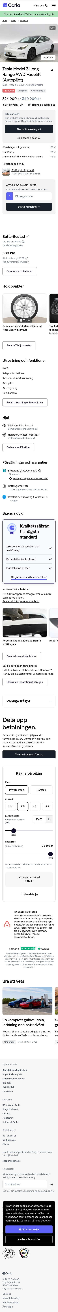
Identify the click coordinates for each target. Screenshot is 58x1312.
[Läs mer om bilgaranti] (39, 470)
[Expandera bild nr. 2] (29, 43)
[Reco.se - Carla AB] (24, 1253)
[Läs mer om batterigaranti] (26, 485)
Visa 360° (48, 57)
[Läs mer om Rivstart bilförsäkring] (46, 497)
